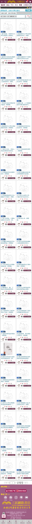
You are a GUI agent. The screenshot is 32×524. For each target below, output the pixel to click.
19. (8, 242)
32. (23, 382)
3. (8, 58)
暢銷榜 (3, 5)
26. (23, 312)
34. (23, 404)
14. (23, 174)
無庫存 (3, 39)
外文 (16, 5)
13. (8, 173)
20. (23, 243)
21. (8, 265)
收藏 (16, 523)
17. (8, 220)
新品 (7, 5)
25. (8, 311)
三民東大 (26, 5)
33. (8, 404)
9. (8, 127)
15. (8, 196)
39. (8, 473)
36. (23, 427)
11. (8, 150)
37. (7, 450)
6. (24, 80)
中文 (12, 5)
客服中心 (9, 523)
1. (8, 35)
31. (8, 380)
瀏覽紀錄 (22, 523)
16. (23, 196)
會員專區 (29, 523)
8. (24, 104)
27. (8, 334)
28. (23, 334)
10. (23, 127)
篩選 (29, 10)
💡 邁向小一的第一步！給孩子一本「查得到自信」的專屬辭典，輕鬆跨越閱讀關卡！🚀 (27, 8)
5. (8, 81)
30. (23, 358)
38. (23, 450)
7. (8, 104)
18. (23, 219)
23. (8, 289)
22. (23, 265)
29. (8, 358)
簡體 (20, 5)
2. (24, 35)
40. (23, 473)
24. (23, 289)
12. (23, 150)
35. (8, 427)
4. (24, 58)
